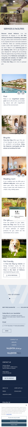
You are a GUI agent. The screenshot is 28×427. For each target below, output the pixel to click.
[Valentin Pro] (14, 353)
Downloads (17, 391)
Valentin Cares (7, 394)
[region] (14, 415)
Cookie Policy (9, 414)
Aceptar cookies (14, 424)
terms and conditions (19, 325)
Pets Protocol (12, 275)
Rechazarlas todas (14, 421)
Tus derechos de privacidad (14, 417)
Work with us (18, 388)
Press (4, 391)
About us (5, 388)
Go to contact (9, 378)
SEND (6, 331)
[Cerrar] (26, 405)
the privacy (10, 325)
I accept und (14, 325)
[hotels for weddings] (14, 348)
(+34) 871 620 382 (7, 373)
